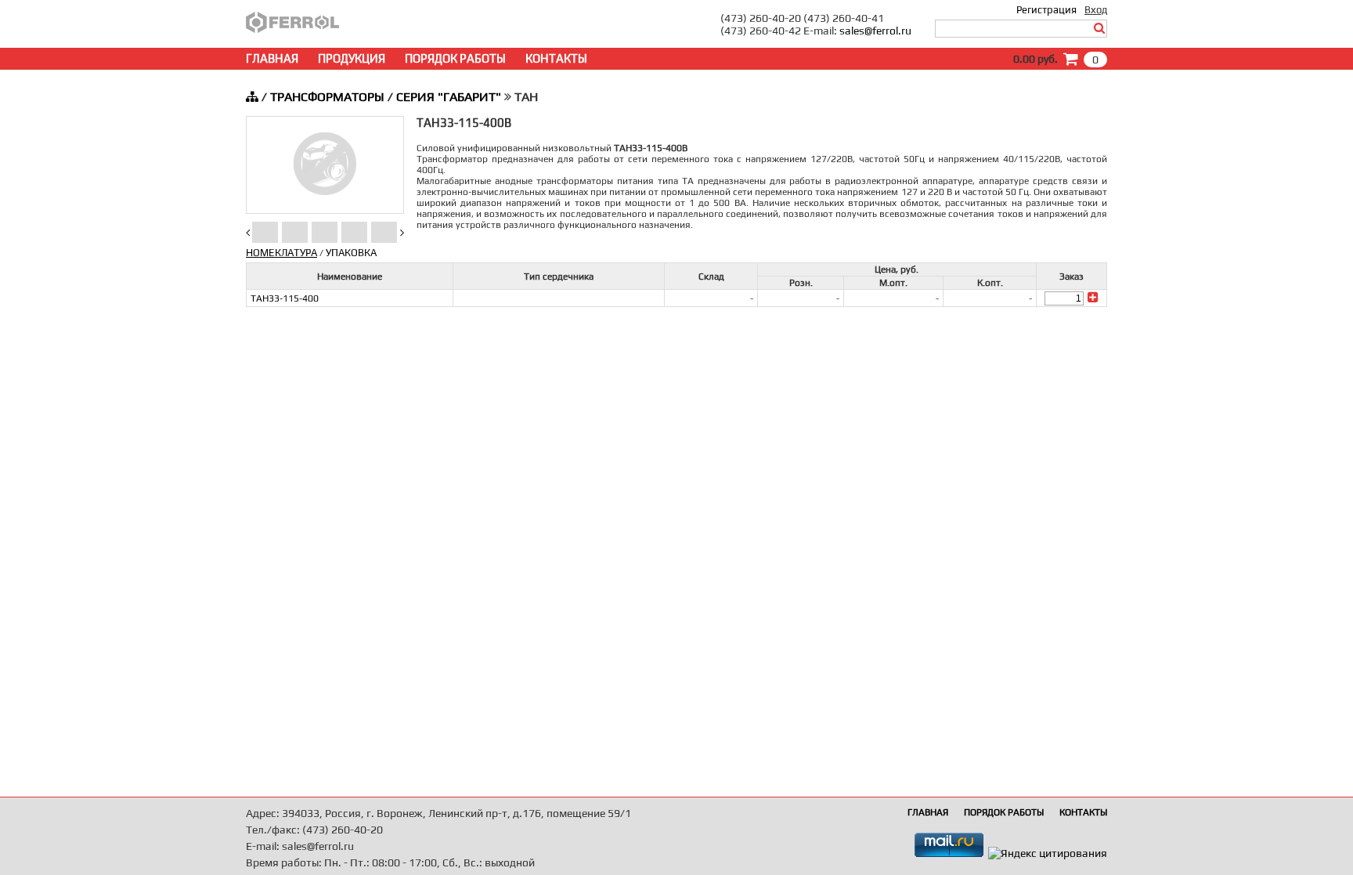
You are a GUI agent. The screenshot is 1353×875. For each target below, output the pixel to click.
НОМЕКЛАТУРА (281, 253)
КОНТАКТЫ (556, 58)
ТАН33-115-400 (285, 298)
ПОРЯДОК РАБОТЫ (455, 58)
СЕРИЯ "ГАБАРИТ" (448, 96)
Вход (1095, 10)
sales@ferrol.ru (875, 30)
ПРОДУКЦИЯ (351, 58)
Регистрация (1046, 10)
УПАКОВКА (351, 253)
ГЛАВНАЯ (272, 58)
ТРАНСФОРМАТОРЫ (327, 96)
